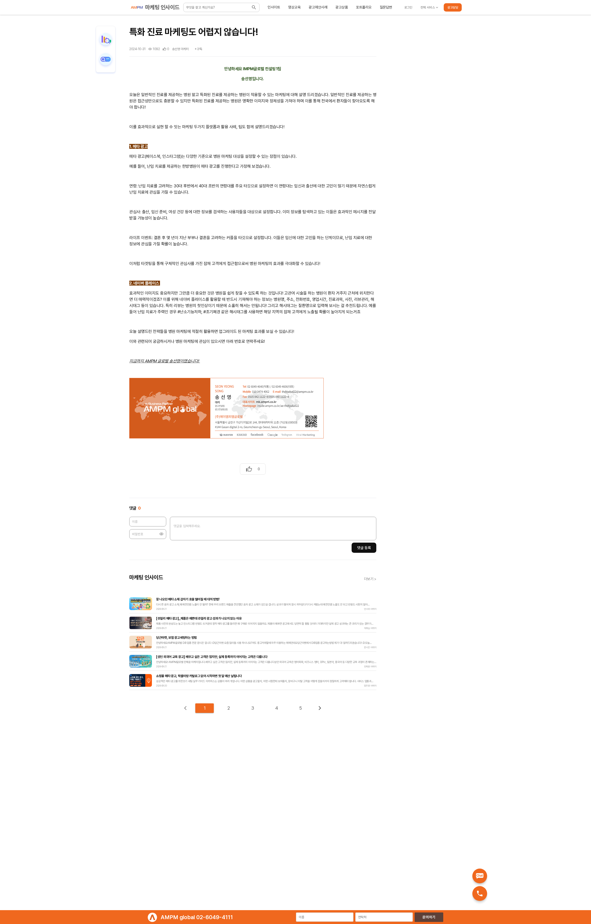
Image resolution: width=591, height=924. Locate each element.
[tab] (274, 7)
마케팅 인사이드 (162, 7)
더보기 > (370, 579)
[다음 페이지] (319, 708)
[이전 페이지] (185, 708)
